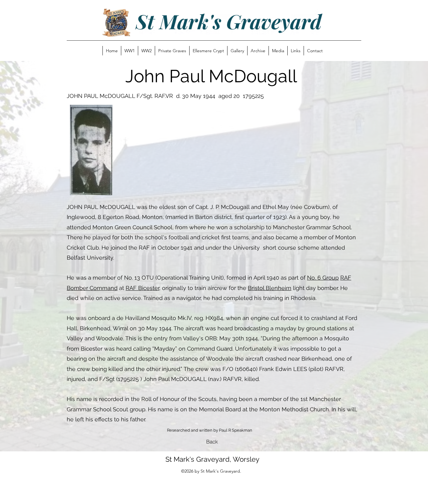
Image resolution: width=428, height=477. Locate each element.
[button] (172, 50)
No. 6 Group (323, 277)
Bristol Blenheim (269, 288)
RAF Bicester (142, 288)
